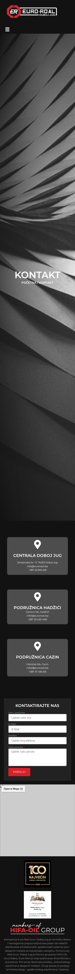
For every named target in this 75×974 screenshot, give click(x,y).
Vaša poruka (15, 747)
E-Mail (12, 724)
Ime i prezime (16, 713)
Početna (28, 282)
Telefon (12, 736)
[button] (7, 30)
